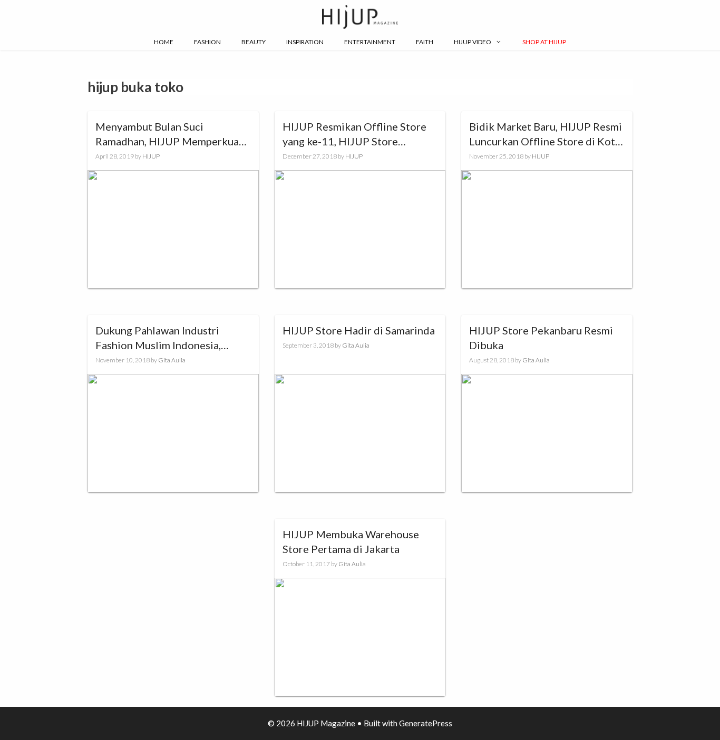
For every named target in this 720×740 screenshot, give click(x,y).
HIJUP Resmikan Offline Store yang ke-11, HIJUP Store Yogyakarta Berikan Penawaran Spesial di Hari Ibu (356, 134)
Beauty (253, 42)
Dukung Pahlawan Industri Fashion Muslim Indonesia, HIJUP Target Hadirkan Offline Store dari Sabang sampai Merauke (168, 338)
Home (163, 42)
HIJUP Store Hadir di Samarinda (359, 330)
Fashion (207, 42)
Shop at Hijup (544, 42)
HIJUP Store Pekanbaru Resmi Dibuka (541, 337)
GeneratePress (425, 723)
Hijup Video (472, 42)
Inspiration (305, 42)
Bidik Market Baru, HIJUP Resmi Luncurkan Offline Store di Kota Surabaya (545, 134)
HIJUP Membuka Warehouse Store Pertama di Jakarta (351, 541)
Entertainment (369, 42)
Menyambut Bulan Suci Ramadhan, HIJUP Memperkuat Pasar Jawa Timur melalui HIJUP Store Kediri (171, 134)
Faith (424, 42)
